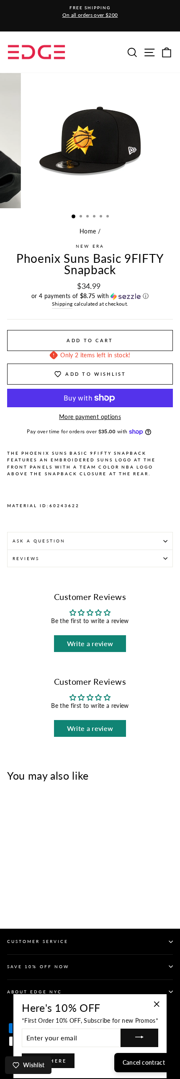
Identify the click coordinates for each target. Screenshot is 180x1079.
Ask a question (39, 540)
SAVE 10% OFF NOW (38, 966)
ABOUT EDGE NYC (34, 991)
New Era (90, 246)
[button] (90, 296)
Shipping (62, 303)
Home (88, 231)
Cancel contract (144, 1062)
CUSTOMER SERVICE (37, 941)
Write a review (90, 643)
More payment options (90, 417)
